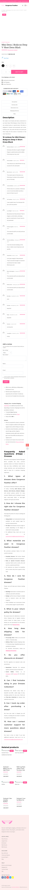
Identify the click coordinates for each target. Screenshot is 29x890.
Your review (6, 354)
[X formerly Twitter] (10, 877)
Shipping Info (4, 867)
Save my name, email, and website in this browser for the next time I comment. (15, 377)
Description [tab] (14, 101)
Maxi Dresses (4, 845)
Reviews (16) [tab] (14, 104)
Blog (3, 859)
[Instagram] (5, 877)
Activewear (4, 843)
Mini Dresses (4, 847)
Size (3, 62)
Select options (7, 779)
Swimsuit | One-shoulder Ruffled (7, 800)
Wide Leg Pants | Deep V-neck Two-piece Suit (21, 768)
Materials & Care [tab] (14, 107)
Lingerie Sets (4, 841)
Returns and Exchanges (7, 865)
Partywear (6, 42)
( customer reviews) (12, 50)
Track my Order (5, 869)
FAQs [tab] (14, 113)
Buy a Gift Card (5, 853)
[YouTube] (8, 877)
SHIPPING (6, 405)
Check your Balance (6, 855)
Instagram (8, 674)
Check (18, 414)
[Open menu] (22, 5)
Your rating (5, 350)
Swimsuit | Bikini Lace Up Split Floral (7, 768)
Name (4, 363)
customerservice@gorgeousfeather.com (15, 536)
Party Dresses (5, 839)
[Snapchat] (13, 877)
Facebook (15, 674)
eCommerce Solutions (15, 887)
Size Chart (6, 58)
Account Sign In (5, 857)
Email (4, 370)
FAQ (2, 871)
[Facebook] (3, 877)
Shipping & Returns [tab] (14, 110)
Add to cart (19, 72)
